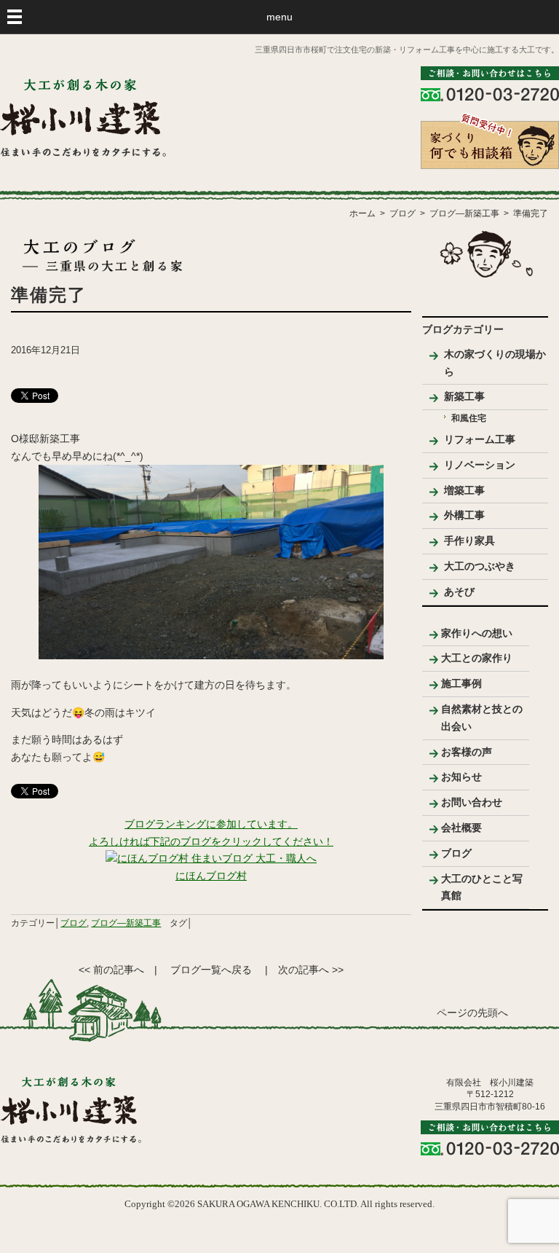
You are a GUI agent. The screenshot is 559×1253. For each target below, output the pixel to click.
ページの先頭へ (472, 1012)
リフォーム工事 (479, 439)
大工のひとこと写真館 (482, 887)
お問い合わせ (471, 802)
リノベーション (479, 465)
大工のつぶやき (479, 566)
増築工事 (464, 490)
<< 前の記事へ (111, 969)
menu (279, 17)
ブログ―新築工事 (126, 923)
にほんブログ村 (211, 875)
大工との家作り (476, 658)
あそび (459, 591)
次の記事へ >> (311, 969)
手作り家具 (469, 540)
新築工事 (464, 396)
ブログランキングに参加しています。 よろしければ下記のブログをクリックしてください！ (211, 832)
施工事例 (461, 683)
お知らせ (461, 776)
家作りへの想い (476, 633)
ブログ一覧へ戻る (211, 969)
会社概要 (461, 827)
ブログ (73, 923)
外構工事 (464, 515)
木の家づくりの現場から (495, 362)
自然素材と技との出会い (482, 717)
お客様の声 (466, 752)
